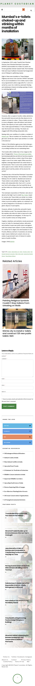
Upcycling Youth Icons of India (13, 483)
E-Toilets (9, 251)
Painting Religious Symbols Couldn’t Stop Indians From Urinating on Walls (16, 303)
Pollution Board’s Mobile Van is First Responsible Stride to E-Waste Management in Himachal (17, 585)
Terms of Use (19, 661)
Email (3, 385)
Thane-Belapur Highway (10, 256)
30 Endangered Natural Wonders (14, 453)
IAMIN (12, 241)
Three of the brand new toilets (22, 154)
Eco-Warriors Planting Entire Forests (15, 491)
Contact (14, 660)
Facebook (7, 431)
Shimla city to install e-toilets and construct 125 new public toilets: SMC (17, 333)
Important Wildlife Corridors (13, 478)
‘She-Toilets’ (24, 195)
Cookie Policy (7, 661)
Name (3, 378)
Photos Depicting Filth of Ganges (14, 487)
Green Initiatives (9, 511)
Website (4, 391)
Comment (4, 358)
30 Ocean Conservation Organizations (16, 495)
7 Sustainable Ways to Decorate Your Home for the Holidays (16, 515)
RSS (5, 437)
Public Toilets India (19, 254)
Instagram (7, 442)
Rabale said (5, 136)
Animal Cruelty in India (11, 457)
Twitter (6, 425)
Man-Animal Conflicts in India (13, 462)
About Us (5, 660)
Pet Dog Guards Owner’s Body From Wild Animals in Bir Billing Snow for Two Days (17, 568)
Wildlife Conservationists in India (14, 474)
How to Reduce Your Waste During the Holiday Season (16, 602)
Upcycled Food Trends (11, 466)
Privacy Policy (26, 660)
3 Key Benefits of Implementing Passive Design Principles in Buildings (15, 620)
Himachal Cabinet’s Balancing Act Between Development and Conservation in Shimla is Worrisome (16, 638)
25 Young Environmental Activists (14, 500)
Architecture (8, 615)
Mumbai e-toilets (26, 251)
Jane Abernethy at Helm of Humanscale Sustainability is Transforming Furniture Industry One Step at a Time (16, 551)
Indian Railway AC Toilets (17, 251)
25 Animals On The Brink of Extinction (16, 470)
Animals (7, 563)
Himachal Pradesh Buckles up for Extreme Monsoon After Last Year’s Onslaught (17, 533)
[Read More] (6, 518)
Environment (8, 528)
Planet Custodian (17, 3)
